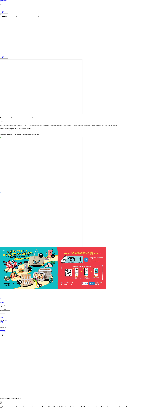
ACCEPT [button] (19, 400)
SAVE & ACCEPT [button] (2, 407)
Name (0, 305)
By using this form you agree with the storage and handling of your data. (9, 311)
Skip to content (2, 0)
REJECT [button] (22, 400)
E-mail (1, 306)
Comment (1, 310)
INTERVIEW (1, 317)
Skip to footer (5, 0)
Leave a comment (2, 302)
